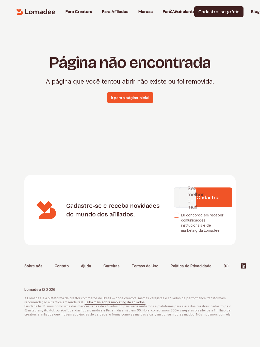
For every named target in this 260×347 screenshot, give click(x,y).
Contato (62, 266)
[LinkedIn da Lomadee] (243, 266)
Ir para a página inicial (130, 97)
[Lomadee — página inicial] (35, 12)
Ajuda (86, 266)
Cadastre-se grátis (218, 12)
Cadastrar (208, 197)
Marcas (145, 11)
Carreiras (111, 266)
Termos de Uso (145, 266)
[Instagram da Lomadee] (226, 266)
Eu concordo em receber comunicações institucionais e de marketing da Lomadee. (202, 222)
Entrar (181, 11)
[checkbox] (176, 215)
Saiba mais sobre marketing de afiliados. (115, 302)
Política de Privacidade (191, 266)
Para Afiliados (115, 11)
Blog (255, 11)
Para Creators (79, 11)
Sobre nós (33, 266)
